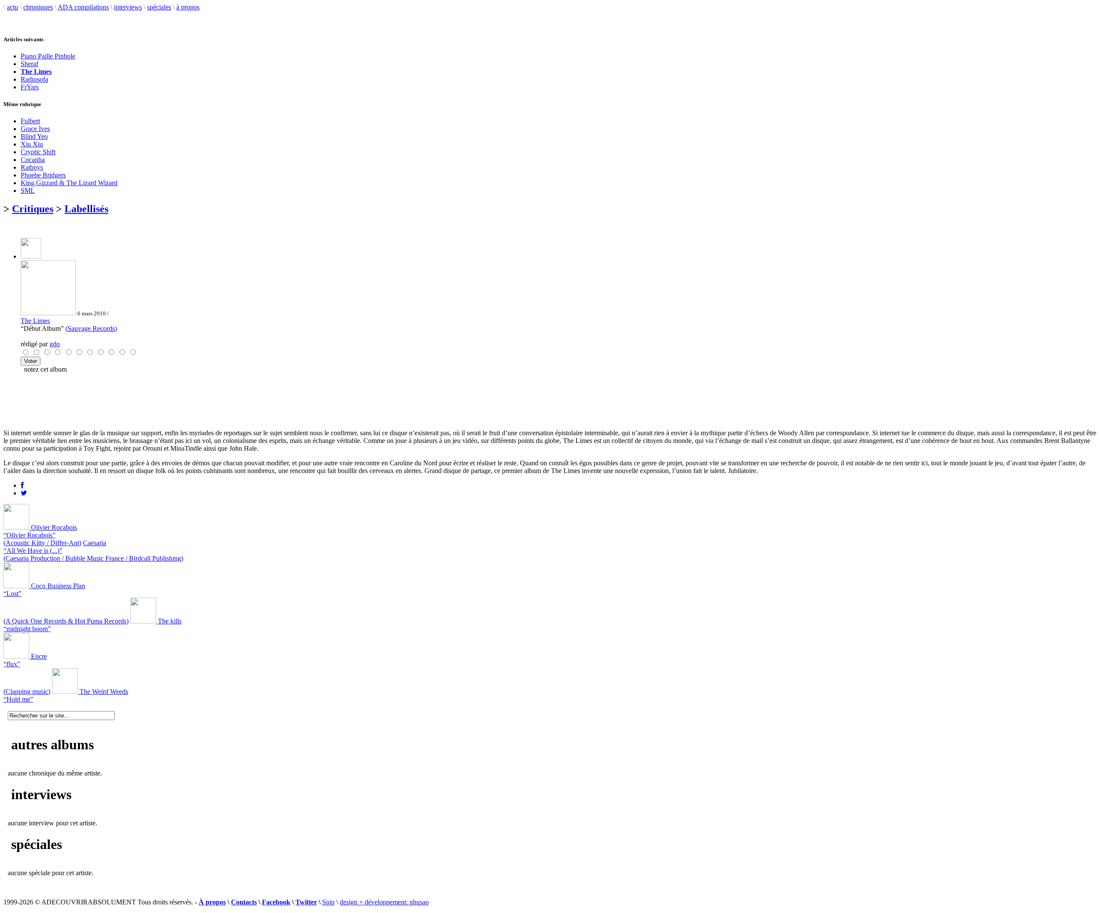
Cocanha (33, 159)
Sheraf (29, 63)
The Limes (35, 320)
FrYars (30, 87)
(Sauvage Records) (91, 328)
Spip (328, 902)
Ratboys (32, 167)
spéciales (159, 7)
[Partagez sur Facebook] (22, 485)
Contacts (244, 902)
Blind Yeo (34, 136)
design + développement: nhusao (384, 902)
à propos (188, 7)
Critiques (32, 208)
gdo (54, 344)
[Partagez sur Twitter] (24, 493)
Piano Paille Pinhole (48, 56)
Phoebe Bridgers (43, 175)
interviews (128, 7)
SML (28, 190)
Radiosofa (34, 79)
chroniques (38, 7)
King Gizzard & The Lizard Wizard (69, 182)
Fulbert (30, 121)
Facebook (276, 902)
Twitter (306, 902)
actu (12, 7)
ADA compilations (83, 7)
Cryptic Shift (38, 152)
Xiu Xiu (32, 144)
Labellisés (86, 208)
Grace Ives (35, 128)
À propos (212, 902)
